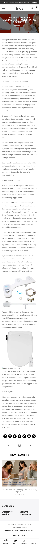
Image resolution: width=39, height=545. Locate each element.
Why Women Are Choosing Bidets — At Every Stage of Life (19, 491)
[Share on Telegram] (24, 436)
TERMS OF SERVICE (10, 531)
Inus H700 (30, 259)
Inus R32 (30, 315)
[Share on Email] (29, 436)
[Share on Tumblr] (19, 436)
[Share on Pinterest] (15, 436)
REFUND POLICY (19, 535)
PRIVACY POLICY (26, 531)
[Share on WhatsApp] (34, 436)
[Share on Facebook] (5, 436)
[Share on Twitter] (10, 436)
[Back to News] (19, 446)
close (35, 2)
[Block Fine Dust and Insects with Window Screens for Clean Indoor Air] (30, 446)
